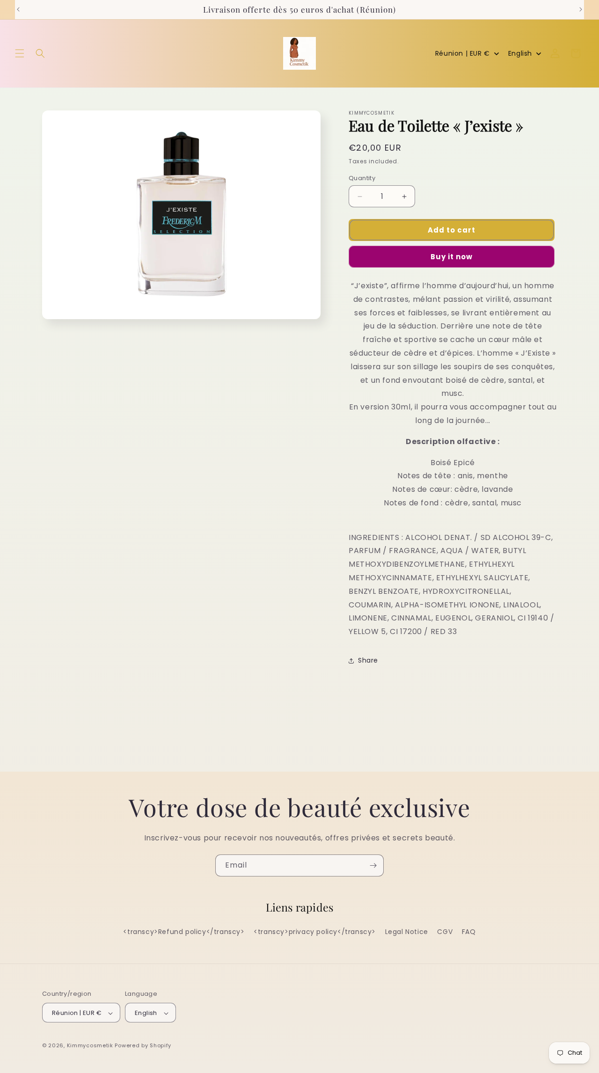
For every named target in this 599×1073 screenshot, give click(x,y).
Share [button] (368, 660)
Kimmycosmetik (90, 1046)
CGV (445, 931)
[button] (19, 53)
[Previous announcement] (18, 9)
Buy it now (452, 257)
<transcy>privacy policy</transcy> (315, 931)
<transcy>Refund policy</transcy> (183, 931)
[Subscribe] (373, 865)
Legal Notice (406, 931)
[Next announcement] (580, 9)
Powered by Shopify (143, 1046)
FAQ (469, 931)
